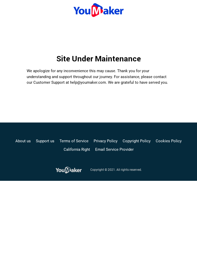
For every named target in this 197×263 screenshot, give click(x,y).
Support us (45, 141)
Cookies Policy (169, 141)
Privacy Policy (105, 141)
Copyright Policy (137, 141)
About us (23, 141)
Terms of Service (74, 141)
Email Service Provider (114, 149)
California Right (77, 149)
